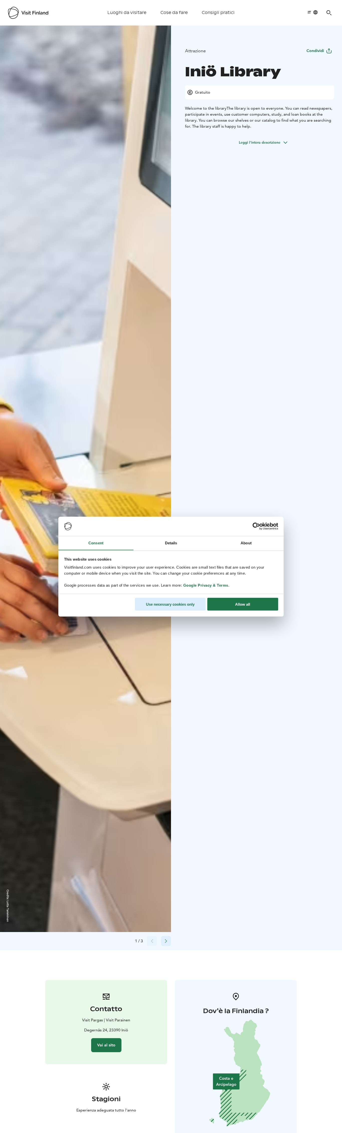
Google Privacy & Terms (205, 585)
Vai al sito (106, 1045)
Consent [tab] (95, 543)
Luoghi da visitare (126, 12)
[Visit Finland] (28, 13)
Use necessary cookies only (170, 604)
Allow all (242, 604)
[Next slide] (166, 941)
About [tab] (246, 543)
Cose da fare (174, 12)
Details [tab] (171, 543)
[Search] (329, 13)
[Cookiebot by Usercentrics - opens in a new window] (256, 526)
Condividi (315, 50)
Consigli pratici (218, 12)
